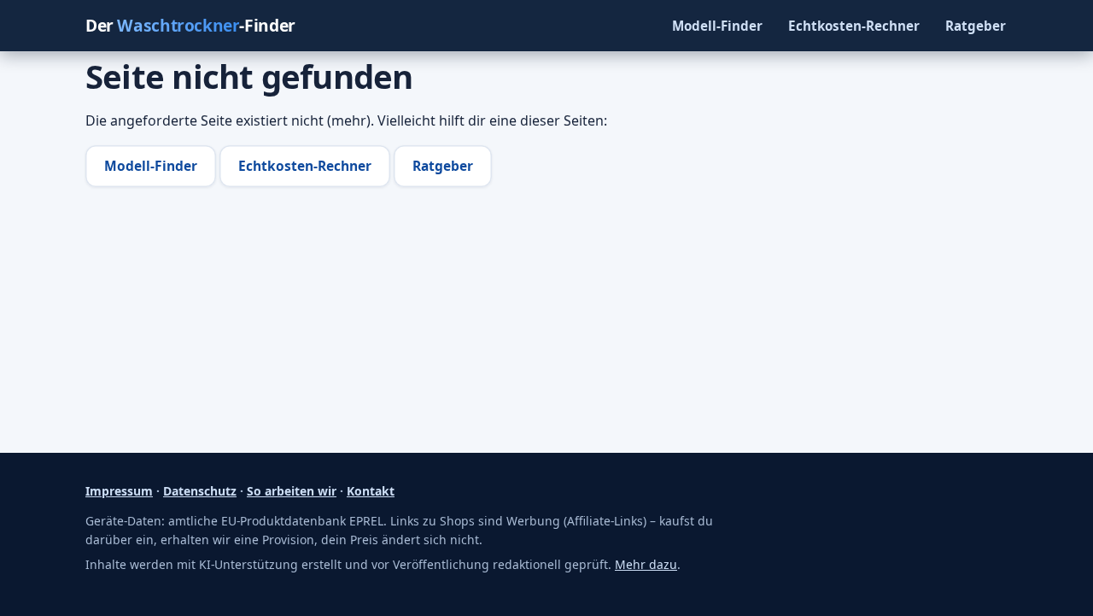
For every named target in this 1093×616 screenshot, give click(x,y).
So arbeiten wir (291, 491)
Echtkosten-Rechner (854, 25)
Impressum (119, 491)
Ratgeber (975, 25)
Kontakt (371, 491)
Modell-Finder (717, 25)
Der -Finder (190, 25)
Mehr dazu (646, 564)
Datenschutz (200, 491)
